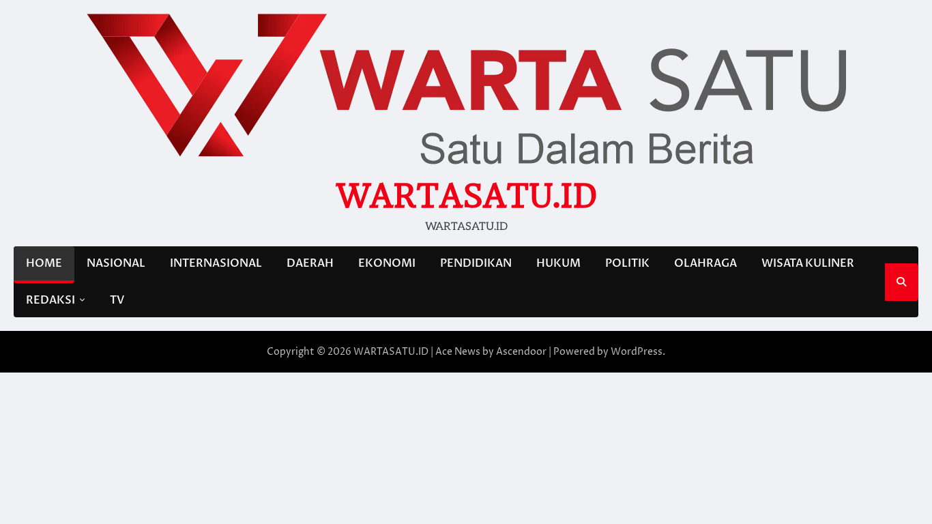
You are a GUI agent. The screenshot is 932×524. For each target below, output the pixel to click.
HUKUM (558, 263)
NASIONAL (116, 263)
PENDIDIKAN (476, 263)
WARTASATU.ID (466, 196)
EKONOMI (387, 263)
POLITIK (627, 263)
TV (117, 300)
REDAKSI (50, 300)
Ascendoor (521, 351)
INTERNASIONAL (216, 263)
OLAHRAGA (705, 263)
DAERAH (310, 263)
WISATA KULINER (807, 263)
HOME (44, 263)
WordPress (636, 351)
